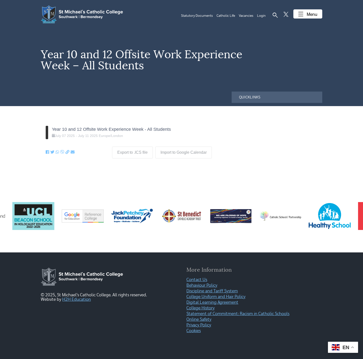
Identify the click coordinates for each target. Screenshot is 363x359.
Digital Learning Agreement (212, 302)
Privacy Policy (198, 325)
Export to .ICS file (132, 152)
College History (200, 308)
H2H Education (76, 299)
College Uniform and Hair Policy (215, 297)
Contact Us (196, 280)
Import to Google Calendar (184, 152)
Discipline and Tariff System (212, 291)
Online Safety (198, 319)
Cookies (193, 331)
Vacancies (246, 16)
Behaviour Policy (201, 285)
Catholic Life (226, 16)
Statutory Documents (197, 16)
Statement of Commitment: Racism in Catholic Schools (237, 314)
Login (261, 16)
